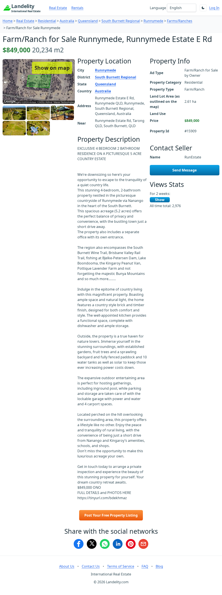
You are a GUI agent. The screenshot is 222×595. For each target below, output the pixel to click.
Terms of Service (120, 566)
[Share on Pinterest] (130, 544)
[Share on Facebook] (78, 544)
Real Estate (58, 7)
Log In (214, 7)
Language (158, 7)
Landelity (25, 8)
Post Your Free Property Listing (111, 515)
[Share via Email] (143, 544)
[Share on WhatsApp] (104, 544)
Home (8, 20)
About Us (66, 566)
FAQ (145, 566)
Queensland (88, 20)
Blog (159, 566)
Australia (67, 20)
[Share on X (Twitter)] (91, 544)
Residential (47, 20)
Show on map (52, 67)
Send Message (184, 170)
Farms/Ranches (179, 20)
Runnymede (153, 20)
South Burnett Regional (120, 20)
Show (160, 199)
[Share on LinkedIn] (117, 544)
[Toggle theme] (203, 7)
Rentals (77, 7)
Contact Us (91, 566)
